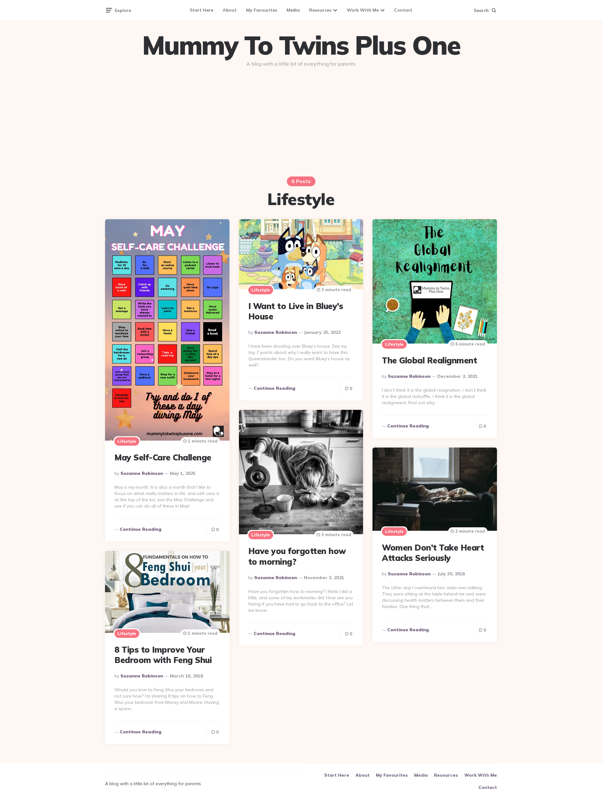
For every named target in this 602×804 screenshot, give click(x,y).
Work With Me (363, 10)
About (230, 10)
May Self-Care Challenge (162, 457)
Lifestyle (127, 441)
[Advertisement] (301, 120)
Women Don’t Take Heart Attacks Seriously (433, 552)
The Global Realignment (429, 360)
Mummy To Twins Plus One (301, 45)
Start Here (201, 10)
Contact (403, 10)
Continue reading (140, 529)
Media (293, 10)
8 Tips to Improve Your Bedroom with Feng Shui (163, 654)
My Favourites (261, 10)
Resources (320, 10)
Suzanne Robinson (141, 473)
